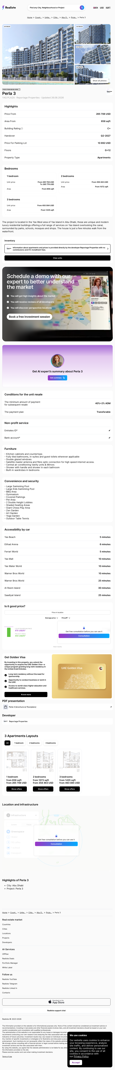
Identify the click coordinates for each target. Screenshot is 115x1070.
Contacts (6, 993)
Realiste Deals (8, 958)
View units (57, 258)
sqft (108, 7)
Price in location (57, 612)
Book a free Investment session (29, 316)
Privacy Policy (81, 1056)
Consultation (84, 636)
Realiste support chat (56, 1010)
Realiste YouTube (9, 979)
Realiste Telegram (9, 984)
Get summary (56, 378)
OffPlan (5, 954)
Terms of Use (7, 1056)
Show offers (16, 789)
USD (102, 7)
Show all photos (99, 81)
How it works (57, 647)
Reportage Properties (28, 97)
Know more (26, 694)
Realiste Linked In (9, 988)
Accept (76, 1062)
